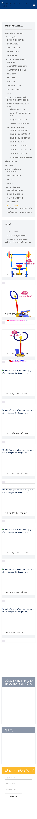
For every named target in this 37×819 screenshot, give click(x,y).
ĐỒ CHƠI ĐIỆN (10, 37)
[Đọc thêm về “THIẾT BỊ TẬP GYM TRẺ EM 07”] (3, 402)
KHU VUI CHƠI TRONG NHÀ (15, 97)
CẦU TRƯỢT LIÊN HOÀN (16, 70)
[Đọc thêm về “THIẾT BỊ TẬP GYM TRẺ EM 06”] (3, 442)
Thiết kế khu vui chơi (13, 741)
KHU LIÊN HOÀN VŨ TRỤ (19, 153)
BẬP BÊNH (11, 62)
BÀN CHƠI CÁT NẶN (17, 109)
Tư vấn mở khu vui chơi (14, 738)
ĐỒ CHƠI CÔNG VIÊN (15, 40)
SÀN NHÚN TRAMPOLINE (14, 33)
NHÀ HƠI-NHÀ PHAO (13, 169)
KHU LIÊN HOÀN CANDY (19, 130)
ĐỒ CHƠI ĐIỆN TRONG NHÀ (18, 100)
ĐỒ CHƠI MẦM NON (15, 194)
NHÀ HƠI (10, 180)
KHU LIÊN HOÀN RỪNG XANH (21, 150)
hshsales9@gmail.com (16, 235)
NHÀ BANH (11, 78)
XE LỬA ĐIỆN (12, 55)
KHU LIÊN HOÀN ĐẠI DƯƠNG (21, 138)
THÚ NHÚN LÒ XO (14, 85)
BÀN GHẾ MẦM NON (15, 190)
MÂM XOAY (11, 74)
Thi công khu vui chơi (13, 745)
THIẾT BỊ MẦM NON (12, 187)
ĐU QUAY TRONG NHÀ (18, 120)
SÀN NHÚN (11, 82)
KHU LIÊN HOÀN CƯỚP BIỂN (20, 134)
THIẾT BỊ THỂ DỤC (12, 206)
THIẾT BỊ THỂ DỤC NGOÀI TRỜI (19, 208)
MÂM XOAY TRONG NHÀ (19, 123)
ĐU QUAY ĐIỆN (13, 44)
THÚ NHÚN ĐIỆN (13, 48)
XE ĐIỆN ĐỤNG (13, 52)
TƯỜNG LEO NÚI (13, 89)
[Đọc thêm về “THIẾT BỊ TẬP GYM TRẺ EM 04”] (3, 521)
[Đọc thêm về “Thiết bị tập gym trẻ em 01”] (3, 641)
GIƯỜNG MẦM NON (15, 198)
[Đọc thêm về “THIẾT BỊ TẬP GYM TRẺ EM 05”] (3, 482)
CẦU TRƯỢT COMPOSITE (17, 66)
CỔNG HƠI (11, 172)
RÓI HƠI (10, 183)
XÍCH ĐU (10, 93)
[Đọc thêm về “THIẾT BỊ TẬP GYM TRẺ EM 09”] (3, 322)
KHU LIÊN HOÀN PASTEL (19, 146)
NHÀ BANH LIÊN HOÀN (15, 127)
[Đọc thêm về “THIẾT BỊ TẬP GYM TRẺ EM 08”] (3, 362)
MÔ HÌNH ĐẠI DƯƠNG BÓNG (21, 157)
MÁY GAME (9, 165)
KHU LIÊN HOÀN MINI (17, 142)
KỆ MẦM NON (12, 202)
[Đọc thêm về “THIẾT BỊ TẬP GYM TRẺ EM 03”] (3, 561)
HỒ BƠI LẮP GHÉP (14, 176)
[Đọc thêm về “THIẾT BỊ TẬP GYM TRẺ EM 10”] (3, 283)
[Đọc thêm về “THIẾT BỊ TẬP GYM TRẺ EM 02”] (3, 601)
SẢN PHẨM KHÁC (11, 161)
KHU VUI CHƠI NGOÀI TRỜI (15, 59)
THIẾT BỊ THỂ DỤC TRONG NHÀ (19, 212)
